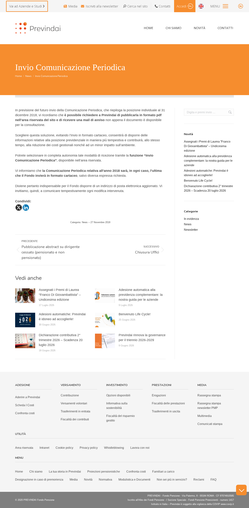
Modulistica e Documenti (134, 479)
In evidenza (191, 218)
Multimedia (204, 415)
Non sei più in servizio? (172, 479)
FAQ (213, 479)
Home (19, 471)
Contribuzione (70, 395)
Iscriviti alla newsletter (102, 6)
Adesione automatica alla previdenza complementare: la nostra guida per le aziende (141, 294)
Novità (88, 479)
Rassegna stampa (209, 395)
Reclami (198, 479)
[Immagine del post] (25, 295)
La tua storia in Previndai (65, 471)
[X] (18, 207)
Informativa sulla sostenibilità (116, 405)
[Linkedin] (26, 207)
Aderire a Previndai (27, 397)
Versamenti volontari (74, 403)
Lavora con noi (139, 447)
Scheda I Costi (24, 405)
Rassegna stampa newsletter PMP (209, 405)
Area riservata (24, 447)
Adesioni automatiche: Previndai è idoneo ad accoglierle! (62, 316)
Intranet (44, 447)
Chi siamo (35, 471)
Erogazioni (159, 395)
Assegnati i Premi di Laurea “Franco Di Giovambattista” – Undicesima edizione (60, 294)
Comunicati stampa (209, 423)
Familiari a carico (163, 471)
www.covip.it (227, 504)
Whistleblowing (114, 447)
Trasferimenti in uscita (166, 411)
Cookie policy (64, 447)
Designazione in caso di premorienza (39, 479)
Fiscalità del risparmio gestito (120, 418)
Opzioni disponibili (118, 395)
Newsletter (191, 229)
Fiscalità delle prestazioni (168, 403)
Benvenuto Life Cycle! (135, 314)
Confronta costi (25, 413)
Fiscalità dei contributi (75, 419)
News (85, 222)
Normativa (105, 479)
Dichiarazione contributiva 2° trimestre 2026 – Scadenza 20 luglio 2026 (61, 340)
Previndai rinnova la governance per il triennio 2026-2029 (142, 337)
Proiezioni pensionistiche (103, 471)
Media (72, 6)
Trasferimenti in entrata (75, 411)
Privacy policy (89, 447)
